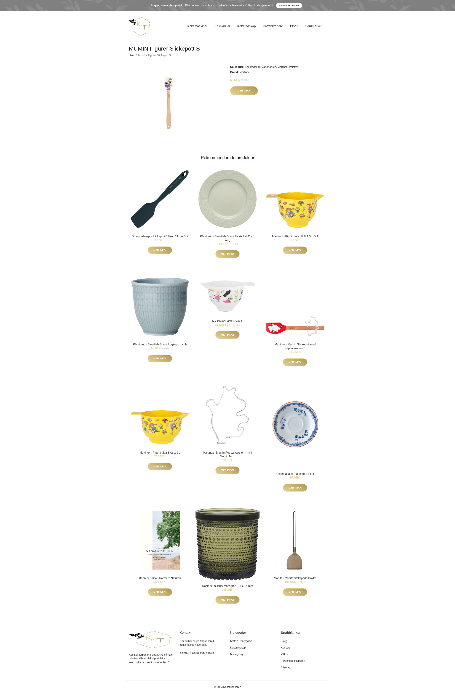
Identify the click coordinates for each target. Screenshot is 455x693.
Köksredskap (246, 26)
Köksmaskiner (197, 26)
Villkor (284, 654)
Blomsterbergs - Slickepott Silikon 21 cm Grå (160, 236)
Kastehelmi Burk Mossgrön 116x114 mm (227, 585)
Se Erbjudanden (289, 5)
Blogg (294, 26)
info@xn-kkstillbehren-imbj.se (197, 652)
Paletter (293, 66)
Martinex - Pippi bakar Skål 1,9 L (160, 452)
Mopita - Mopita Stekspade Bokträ (295, 578)
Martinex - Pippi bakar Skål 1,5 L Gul (295, 236)
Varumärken (314, 26)
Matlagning (236, 654)
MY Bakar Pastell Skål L (227, 320)
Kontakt (285, 647)
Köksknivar (222, 26)
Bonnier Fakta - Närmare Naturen (160, 578)
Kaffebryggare (273, 26)
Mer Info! (244, 90)
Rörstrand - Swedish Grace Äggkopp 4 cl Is (160, 344)
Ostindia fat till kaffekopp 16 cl (295, 473)
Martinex (282, 66)
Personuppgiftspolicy (293, 660)
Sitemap (285, 667)
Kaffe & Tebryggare (241, 640)
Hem (132, 55)
